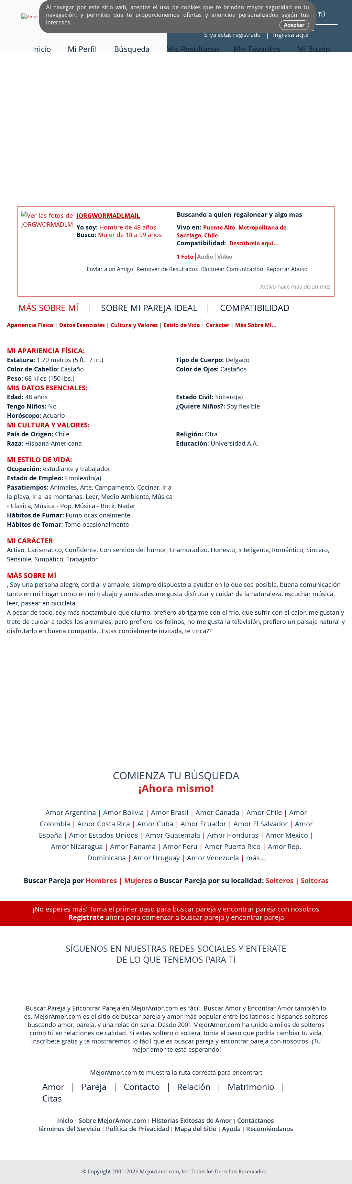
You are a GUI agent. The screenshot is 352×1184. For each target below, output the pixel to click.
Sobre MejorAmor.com (112, 1120)
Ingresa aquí (291, 35)
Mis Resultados (193, 49)
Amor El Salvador (260, 823)
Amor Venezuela (213, 857)
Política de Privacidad (137, 1129)
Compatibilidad (254, 307)
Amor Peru (180, 846)
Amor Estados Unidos (103, 835)
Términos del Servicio (68, 1129)
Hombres (101, 880)
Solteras (315, 880)
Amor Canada (217, 812)
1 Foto (185, 256)
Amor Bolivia (123, 812)
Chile (211, 235)
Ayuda (231, 1129)
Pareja (94, 1086)
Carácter (217, 325)
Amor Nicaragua (77, 846)
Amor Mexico (287, 835)
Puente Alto (219, 227)
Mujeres (138, 880)
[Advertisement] (176, 131)
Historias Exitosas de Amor (192, 1120)
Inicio (41, 49)
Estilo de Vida (182, 325)
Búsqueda (132, 49)
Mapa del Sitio (196, 1129)
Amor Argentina (70, 812)
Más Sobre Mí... (256, 325)
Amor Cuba (155, 823)
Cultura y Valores (135, 325)
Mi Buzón (313, 49)
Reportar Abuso (287, 269)
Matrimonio (251, 1086)
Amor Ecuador (203, 823)
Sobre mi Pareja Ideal (149, 307)
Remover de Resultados (167, 269)
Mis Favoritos (256, 49)
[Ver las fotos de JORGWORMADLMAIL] (47, 242)
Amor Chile (264, 812)
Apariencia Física (31, 325)
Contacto (142, 1086)
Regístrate (86, 917)
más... (255, 857)
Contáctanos (255, 1120)
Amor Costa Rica (103, 823)
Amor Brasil (169, 812)
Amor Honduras (232, 835)
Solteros (280, 880)
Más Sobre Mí (48, 307)
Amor (53, 1086)
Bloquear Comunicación (232, 269)
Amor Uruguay (156, 857)
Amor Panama (133, 846)
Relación (193, 1086)
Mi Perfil (82, 49)
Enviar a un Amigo (110, 269)
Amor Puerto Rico (233, 846)
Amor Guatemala (172, 835)
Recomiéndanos (269, 1129)
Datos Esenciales (82, 325)
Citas (52, 1098)
